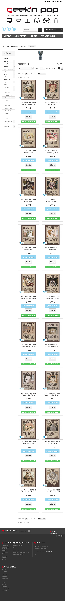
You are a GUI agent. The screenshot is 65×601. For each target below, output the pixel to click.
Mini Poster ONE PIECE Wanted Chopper (28, 442)
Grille (58, 69)
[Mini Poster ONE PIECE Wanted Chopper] (28, 429)
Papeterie (40, 40)
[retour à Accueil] (3, 46)
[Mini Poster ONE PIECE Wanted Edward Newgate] (28, 283)
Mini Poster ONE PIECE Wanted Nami (52, 248)
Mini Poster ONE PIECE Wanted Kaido (28, 200)
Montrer (37, 68)
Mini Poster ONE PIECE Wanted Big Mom (52, 152)
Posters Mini (8, 97)
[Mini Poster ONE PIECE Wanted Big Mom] (52, 138)
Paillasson (7, 105)
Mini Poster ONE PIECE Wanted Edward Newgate (28, 297)
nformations (21, 543)
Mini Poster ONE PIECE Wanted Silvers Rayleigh (52, 491)
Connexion (48, 1)
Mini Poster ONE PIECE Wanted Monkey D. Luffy (52, 394)
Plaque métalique (6, 102)
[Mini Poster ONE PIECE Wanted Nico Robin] (28, 380)
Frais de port (5, 559)
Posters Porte (8, 95)
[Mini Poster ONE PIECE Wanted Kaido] (28, 186)
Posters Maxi (8, 92)
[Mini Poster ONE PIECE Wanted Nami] (52, 235)
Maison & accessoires (23, 40)
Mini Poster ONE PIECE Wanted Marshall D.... (52, 200)
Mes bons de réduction (19, 554)
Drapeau (7, 113)
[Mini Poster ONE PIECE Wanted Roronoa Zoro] (52, 332)
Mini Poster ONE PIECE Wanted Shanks (52, 103)
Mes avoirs (15, 547)
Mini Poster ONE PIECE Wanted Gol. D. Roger (52, 297)
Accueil (6, 58)
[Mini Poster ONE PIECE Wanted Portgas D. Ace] (28, 332)
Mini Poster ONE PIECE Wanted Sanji (28, 152)
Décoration (7, 90)
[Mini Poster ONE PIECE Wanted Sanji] (28, 138)
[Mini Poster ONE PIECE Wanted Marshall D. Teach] (52, 186)
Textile (7, 40)
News (5, 71)
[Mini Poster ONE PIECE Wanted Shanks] (52, 90)
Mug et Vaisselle (6, 83)
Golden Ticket (8, 108)
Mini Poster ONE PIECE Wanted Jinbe (52, 442)
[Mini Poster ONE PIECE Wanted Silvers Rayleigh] (52, 477)
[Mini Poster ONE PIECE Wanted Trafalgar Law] (28, 90)
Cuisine (7, 87)
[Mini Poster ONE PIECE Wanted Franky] (28, 235)
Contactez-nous (57, 1)
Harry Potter (20, 36)
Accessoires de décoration (8, 122)
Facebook (4, 29)
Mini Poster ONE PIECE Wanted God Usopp (28, 491)
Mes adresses (16, 550)
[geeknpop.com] (32, 15)
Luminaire (7, 116)
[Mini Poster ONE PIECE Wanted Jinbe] (52, 429)
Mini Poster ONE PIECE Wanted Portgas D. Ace (28, 345)
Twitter (9, 29)
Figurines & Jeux (48, 36)
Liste (62, 69)
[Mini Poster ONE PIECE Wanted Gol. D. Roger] (52, 283)
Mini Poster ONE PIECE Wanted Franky (28, 248)
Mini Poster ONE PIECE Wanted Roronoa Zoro (52, 345)
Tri (19, 68)
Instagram (14, 29)
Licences (33, 36)
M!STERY (7, 36)
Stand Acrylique (9, 110)
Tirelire (6, 118)
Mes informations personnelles (21, 552)
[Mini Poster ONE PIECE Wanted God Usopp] (28, 477)
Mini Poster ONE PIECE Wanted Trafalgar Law (28, 103)
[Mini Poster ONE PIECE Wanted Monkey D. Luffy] (52, 380)
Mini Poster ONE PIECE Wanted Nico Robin (28, 394)
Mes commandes (17, 545)
